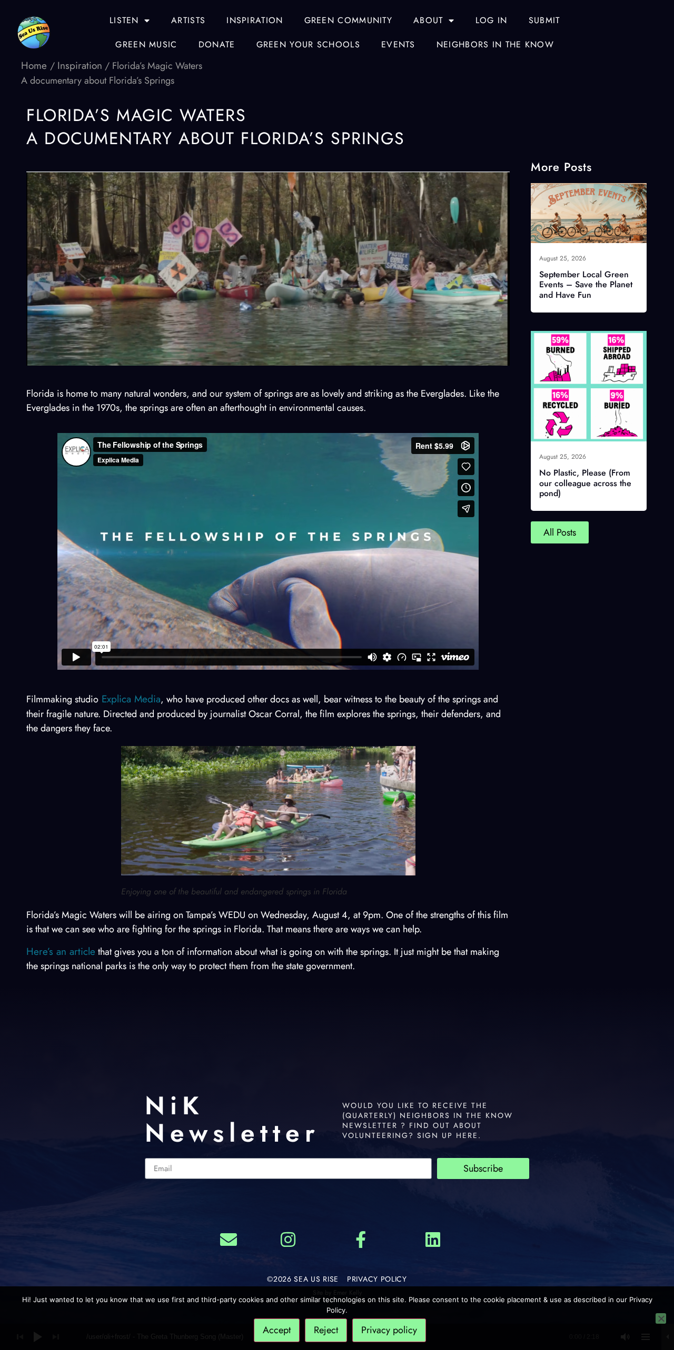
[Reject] (661, 1318)
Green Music (146, 44)
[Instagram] (288, 1239)
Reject (326, 1330)
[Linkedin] (433, 1239)
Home (35, 65)
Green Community (348, 20)
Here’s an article (60, 951)
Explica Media (129, 699)
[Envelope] (228, 1239)
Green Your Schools (308, 44)
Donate (217, 44)
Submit (544, 20)
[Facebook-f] (360, 1239)
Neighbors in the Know (495, 44)
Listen (124, 20)
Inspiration (254, 20)
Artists (188, 20)
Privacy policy (389, 1330)
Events (398, 44)
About (428, 20)
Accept (277, 1330)
